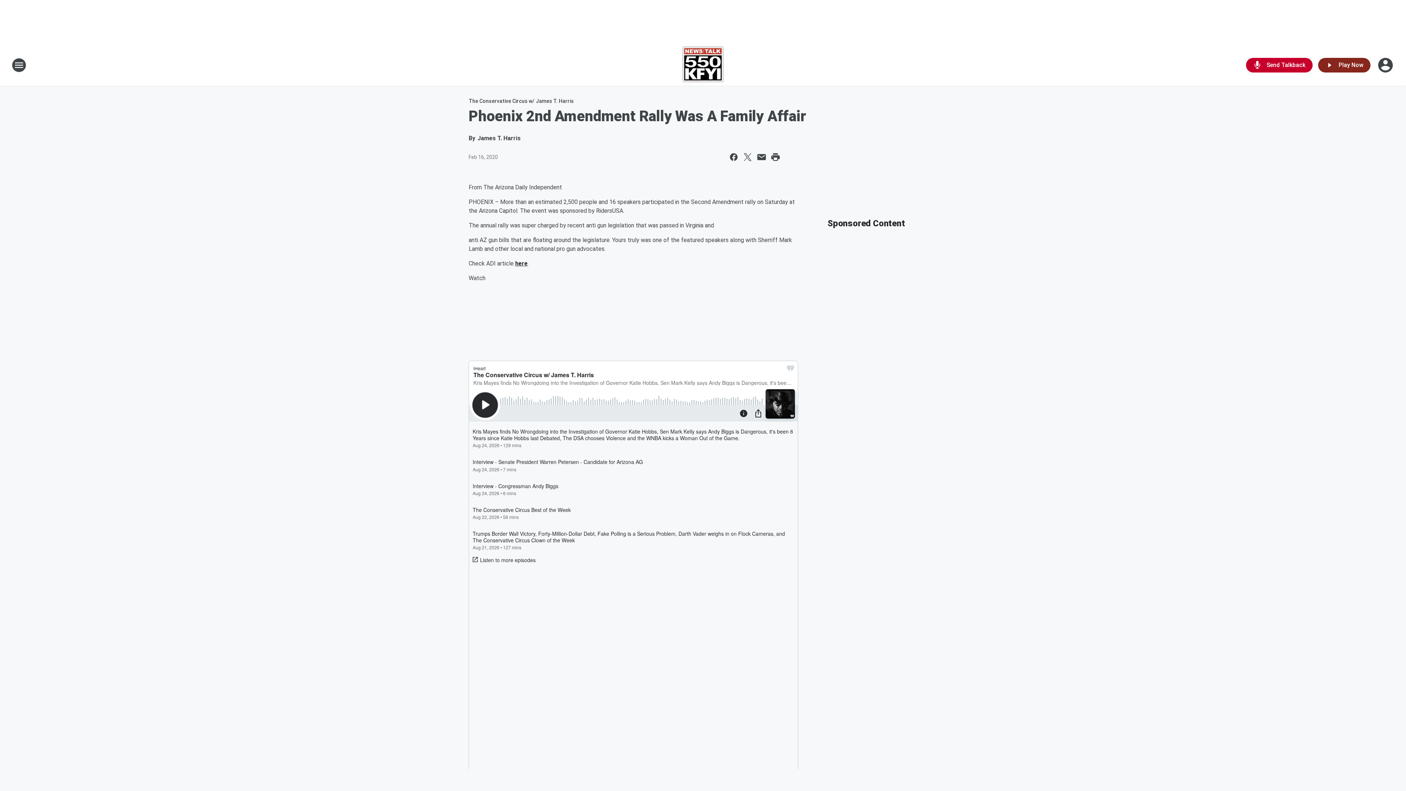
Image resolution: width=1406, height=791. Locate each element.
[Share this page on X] (748, 157)
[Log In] (1386, 65)
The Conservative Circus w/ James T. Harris (521, 101)
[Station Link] (703, 65)
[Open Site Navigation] (19, 65)
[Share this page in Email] (761, 157)
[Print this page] (775, 157)
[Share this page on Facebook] (734, 157)
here (521, 263)
